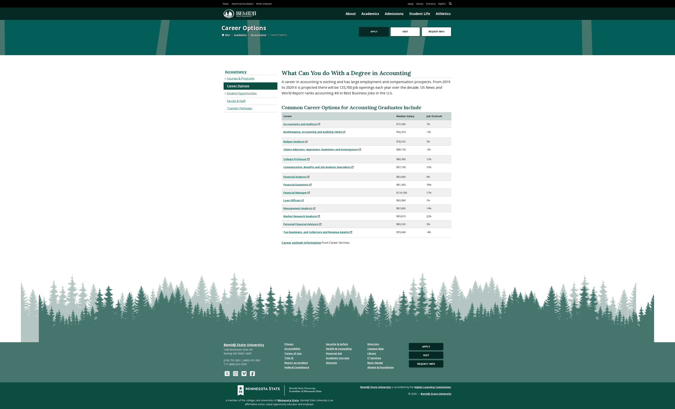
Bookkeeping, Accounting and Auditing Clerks (312, 132)
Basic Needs (375, 362)
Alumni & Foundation (242, 3)
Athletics (443, 13)
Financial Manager (295, 192)
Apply (410, 3)
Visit (405, 31)
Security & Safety (337, 344)
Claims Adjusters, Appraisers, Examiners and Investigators (320, 149)
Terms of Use (293, 353)
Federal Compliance (296, 367)
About (351, 13)
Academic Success (337, 358)
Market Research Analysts (300, 216)
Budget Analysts (293, 141)
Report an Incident (296, 362)
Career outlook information (301, 243)
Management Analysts (297, 208)
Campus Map (375, 348)
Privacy (289, 344)
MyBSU (442, 3)
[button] (450, 4)
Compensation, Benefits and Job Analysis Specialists (317, 167)
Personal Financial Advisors (300, 224)
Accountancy (258, 34)
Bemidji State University (244, 344)
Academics (370, 13)
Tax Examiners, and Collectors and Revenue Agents (316, 232)
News (226, 3)
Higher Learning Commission (432, 387)
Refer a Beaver (264, 3)
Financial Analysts (294, 176)
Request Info (436, 31)
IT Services (374, 358)
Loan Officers (292, 200)
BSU (227, 34)
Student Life (419, 13)
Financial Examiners (295, 184)
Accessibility (292, 348)
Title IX (288, 358)
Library (419, 3)
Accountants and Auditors (300, 124)
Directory (431, 3)
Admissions (394, 13)
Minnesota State (288, 400)
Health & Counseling (339, 348)
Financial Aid (334, 353)
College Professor (295, 159)
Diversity (331, 362)
